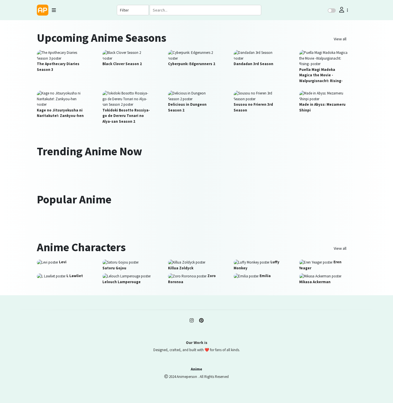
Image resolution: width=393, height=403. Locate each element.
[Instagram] (192, 320)
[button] (343, 9)
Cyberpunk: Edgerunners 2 (191, 63)
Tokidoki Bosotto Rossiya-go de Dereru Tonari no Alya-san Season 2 (126, 116)
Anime (196, 369)
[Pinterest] (201, 320)
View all (340, 38)
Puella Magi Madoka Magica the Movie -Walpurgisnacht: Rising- (321, 75)
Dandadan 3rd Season (253, 63)
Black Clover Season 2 (122, 63)
